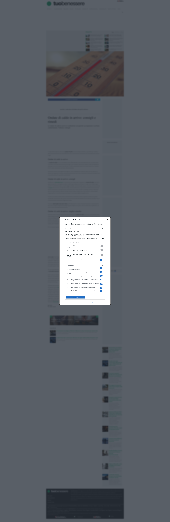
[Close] (108, 220)
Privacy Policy (92, 302)
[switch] (101, 246)
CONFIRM (75, 297)
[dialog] (85, 261)
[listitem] (85, 242)
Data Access (85, 302)
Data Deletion (77, 302)
